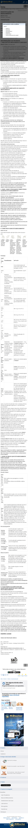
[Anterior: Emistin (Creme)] (19, 674)
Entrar (2, 751)
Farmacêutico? (9, 31)
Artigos (22, 675)
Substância (21, 817)
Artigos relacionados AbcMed (8, 756)
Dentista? (8, 32)
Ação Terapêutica (5, 795)
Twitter (3, 782)
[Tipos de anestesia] (12, 706)
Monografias (4, 806)
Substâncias (4, 809)
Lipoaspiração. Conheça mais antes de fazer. (19, 708)
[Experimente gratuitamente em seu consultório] (14, 730)
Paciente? (8, 30)
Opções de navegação (6, 789)
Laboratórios (4, 803)
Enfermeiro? (8, 34)
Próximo (25, 675)
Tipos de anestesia (11, 708)
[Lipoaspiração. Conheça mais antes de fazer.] (19, 706)
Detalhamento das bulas (7, 800)
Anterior (19, 675)
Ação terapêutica (10, 819)
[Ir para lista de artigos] (22, 674)
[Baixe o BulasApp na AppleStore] (17, 672)
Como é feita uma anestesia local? (4, 708)
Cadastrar (3, 754)
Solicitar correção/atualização (12, 679)
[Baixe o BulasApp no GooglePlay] (11, 672)
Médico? (8, 28)
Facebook (3, 777)
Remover (5, 679)
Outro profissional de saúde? (12, 35)
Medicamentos (6, 817)
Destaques (3, 812)
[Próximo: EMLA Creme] (25, 674)
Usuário (3, 748)
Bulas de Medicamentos (7, 798)
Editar (2, 679)
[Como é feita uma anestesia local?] (4, 706)
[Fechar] (26, 823)
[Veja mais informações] (18, 825)
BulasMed (2, 792)
